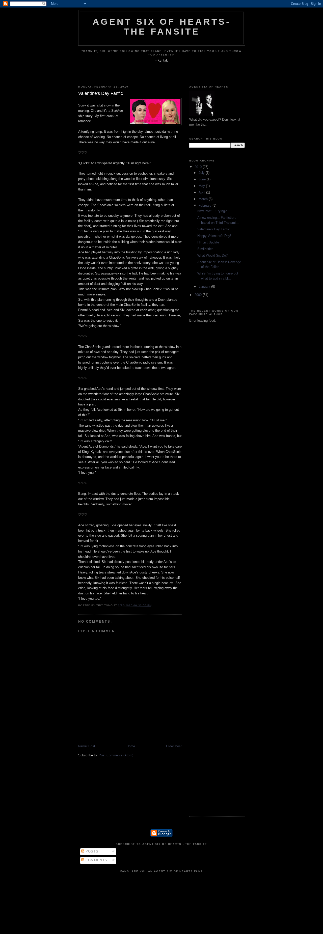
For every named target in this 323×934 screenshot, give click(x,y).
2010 (199, 167)
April (202, 192)
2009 (199, 295)
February (205, 205)
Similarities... (207, 249)
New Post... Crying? (212, 211)
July (202, 173)
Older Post (174, 746)
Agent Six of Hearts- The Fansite (162, 26)
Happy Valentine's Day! (214, 236)
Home (130, 746)
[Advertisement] (204, 408)
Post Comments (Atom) (116, 755)
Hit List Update (208, 242)
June (203, 179)
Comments (95, 860)
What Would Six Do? (212, 255)
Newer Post (86, 746)
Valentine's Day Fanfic (213, 229)
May (202, 186)
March (204, 199)
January (205, 286)
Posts (91, 851)
